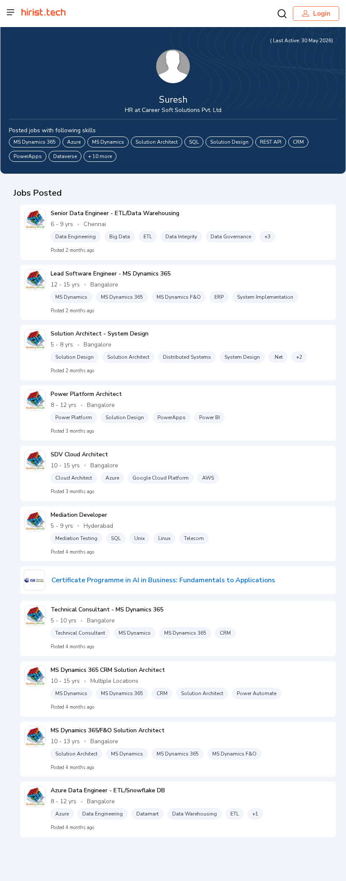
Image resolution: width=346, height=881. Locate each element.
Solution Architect (156, 142)
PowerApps (28, 156)
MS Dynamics (108, 142)
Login (321, 13)
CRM (298, 142)
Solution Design (229, 142)
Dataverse (65, 156)
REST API (270, 142)
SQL (194, 142)
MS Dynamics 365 (35, 142)
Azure (74, 142)
